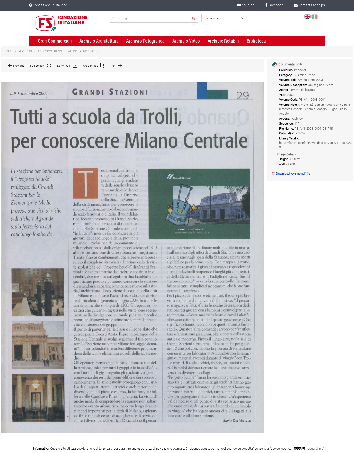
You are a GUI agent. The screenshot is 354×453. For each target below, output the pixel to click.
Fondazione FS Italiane (49, 5)
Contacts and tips (311, 5)
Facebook (275, 5)
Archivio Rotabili (223, 41)
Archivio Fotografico (145, 41)
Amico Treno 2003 (81, 51)
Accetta (299, 448)
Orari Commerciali (55, 41)
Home (8, 51)
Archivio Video (186, 41)
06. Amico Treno (50, 51)
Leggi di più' (316, 448)
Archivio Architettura (98, 41)
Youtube (247, 5)
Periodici (25, 51)
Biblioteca (256, 41)
